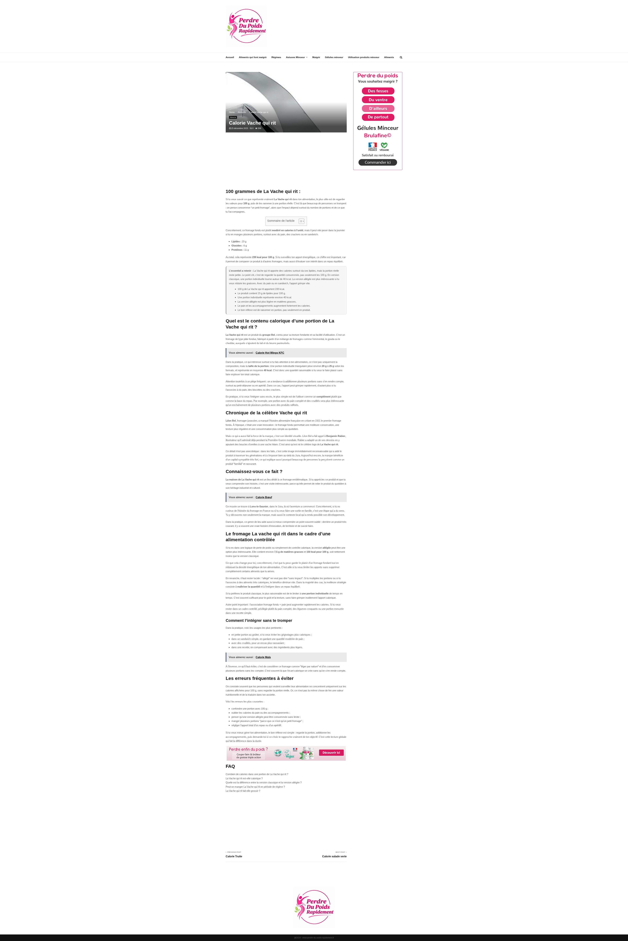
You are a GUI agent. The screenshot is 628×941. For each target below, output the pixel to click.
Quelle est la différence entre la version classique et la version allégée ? (264, 782)
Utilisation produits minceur (363, 57)
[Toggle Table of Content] (300, 221)
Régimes (276, 57)
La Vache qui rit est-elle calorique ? (244, 778)
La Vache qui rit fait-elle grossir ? (243, 790)
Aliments (389, 57)
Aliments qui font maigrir (253, 57)
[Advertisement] (342, 26)
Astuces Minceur (295, 57)
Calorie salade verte (334, 856)
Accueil (230, 57)
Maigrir (316, 57)
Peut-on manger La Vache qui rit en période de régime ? (255, 786)
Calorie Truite (234, 856)
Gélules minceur (334, 57)
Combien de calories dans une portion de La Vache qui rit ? (257, 774)
